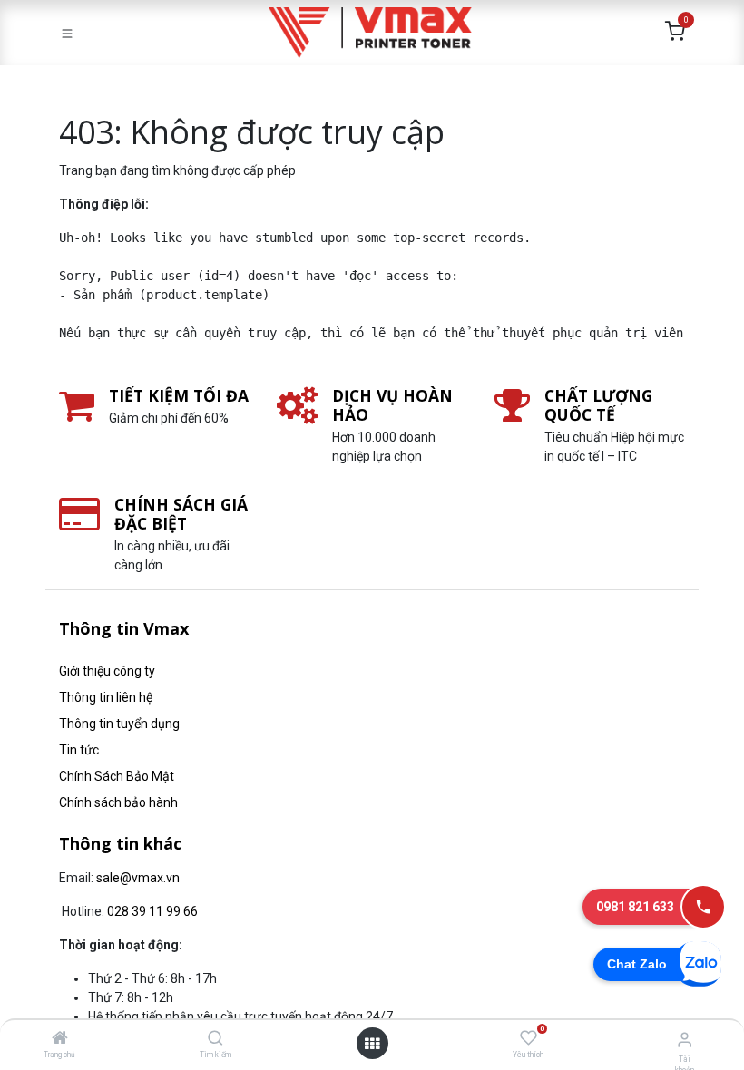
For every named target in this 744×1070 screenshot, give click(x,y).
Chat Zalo (637, 964)
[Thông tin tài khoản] (684, 1039)
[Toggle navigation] (67, 33)
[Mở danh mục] (372, 1044)
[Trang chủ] (60, 1039)
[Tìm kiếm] (215, 1039)
